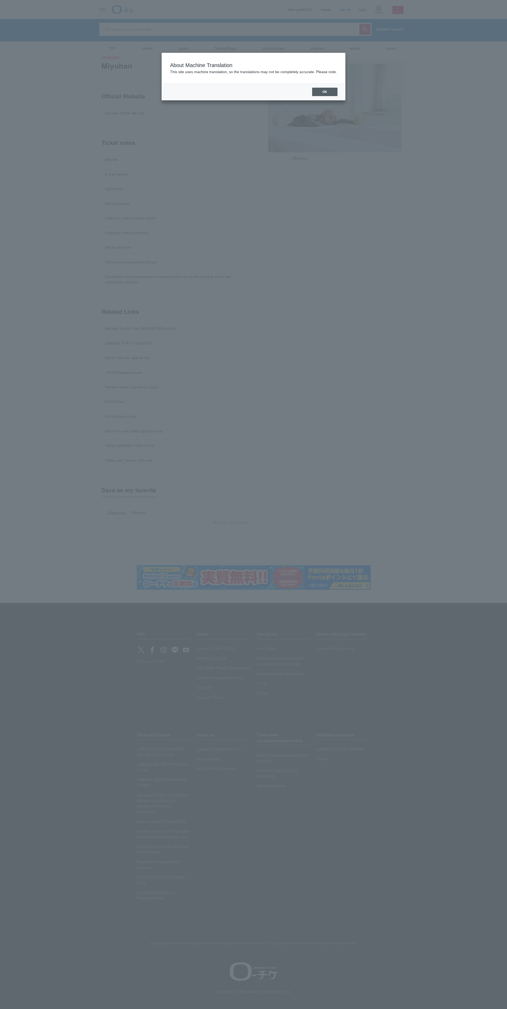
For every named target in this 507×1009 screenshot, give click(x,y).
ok (324, 92)
